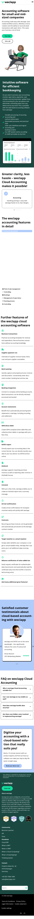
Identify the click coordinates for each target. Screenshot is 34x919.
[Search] (26, 888)
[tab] (17, 231)
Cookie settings (7, 908)
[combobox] (13, 888)
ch (24, 913)
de (21, 913)
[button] (1, 646)
